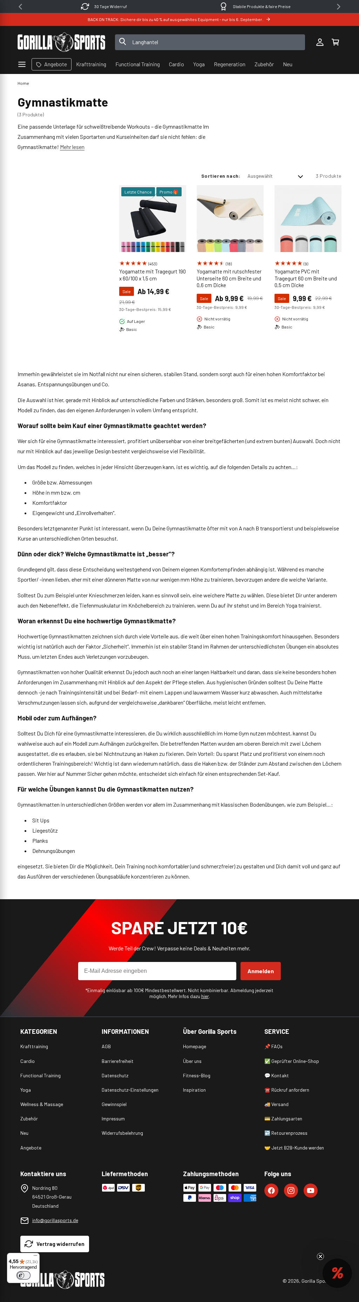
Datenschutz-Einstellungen (130, 1090)
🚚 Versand (276, 1104)
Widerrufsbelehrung (122, 1133)
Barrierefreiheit (118, 1061)
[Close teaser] (320, 1256)
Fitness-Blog (196, 1075)
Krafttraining (34, 1046)
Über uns (192, 1061)
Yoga (25, 1090)
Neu (24, 1133)
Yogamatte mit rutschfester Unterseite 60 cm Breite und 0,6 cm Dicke (229, 278)
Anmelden (261, 971)
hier (205, 996)
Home (23, 83)
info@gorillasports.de (55, 1220)
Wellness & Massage (41, 1104)
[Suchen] (122, 42)
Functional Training (40, 1075)
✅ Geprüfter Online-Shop (291, 1061)
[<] (20, 6)
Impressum (113, 1118)
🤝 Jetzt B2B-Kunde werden (294, 1148)
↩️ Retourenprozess (285, 1133)
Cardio (27, 1061)
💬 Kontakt (276, 1075)
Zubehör (29, 1118)
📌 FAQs (273, 1046)
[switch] (23, 1275)
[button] (335, 42)
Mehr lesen (72, 146)
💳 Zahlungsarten (283, 1118)
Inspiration (194, 1090)
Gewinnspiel (114, 1104)
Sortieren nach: (221, 176)
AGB (106, 1046)
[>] (338, 6)
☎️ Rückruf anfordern (286, 1090)
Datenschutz (115, 1075)
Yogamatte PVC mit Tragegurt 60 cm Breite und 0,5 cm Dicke (306, 278)
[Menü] (35, 1257)
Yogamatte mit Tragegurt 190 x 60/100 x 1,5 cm (152, 275)
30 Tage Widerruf (110, 6)
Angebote (30, 1148)
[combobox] (210, 42)
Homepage (194, 1046)
